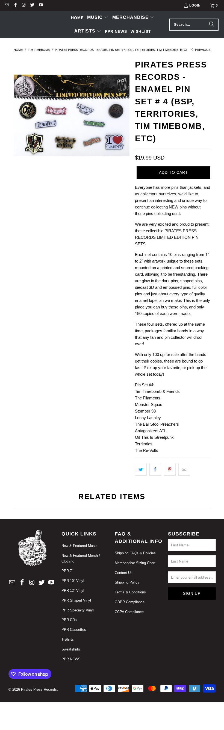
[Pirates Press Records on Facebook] (15, 5)
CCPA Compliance (129, 612)
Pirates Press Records (39, 689)
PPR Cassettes (73, 630)
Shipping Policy (127, 582)
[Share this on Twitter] (141, 470)
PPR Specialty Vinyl (77, 610)
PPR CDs (69, 620)
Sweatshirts (70, 649)
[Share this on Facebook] (155, 470)
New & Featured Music (79, 546)
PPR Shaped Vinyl (76, 600)
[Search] (212, 25)
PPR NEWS (71, 659)
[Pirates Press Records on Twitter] (32, 5)
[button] (97, 18)
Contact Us (123, 573)
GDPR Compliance (130, 602)
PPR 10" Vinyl (72, 581)
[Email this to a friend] (184, 470)
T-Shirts (67, 639)
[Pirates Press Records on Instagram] (23, 5)
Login (195, 5)
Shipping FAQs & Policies (135, 553)
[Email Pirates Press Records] (6, 5)
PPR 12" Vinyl (72, 590)
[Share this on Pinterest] (170, 470)
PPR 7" (67, 571)
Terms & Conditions (130, 592)
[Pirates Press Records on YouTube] (40, 5)
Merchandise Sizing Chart (135, 563)
